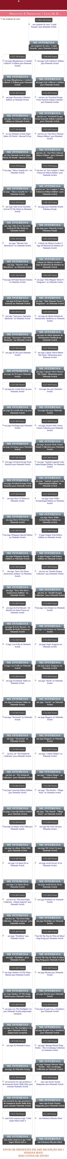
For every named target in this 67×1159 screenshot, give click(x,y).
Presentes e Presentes (25, 13)
